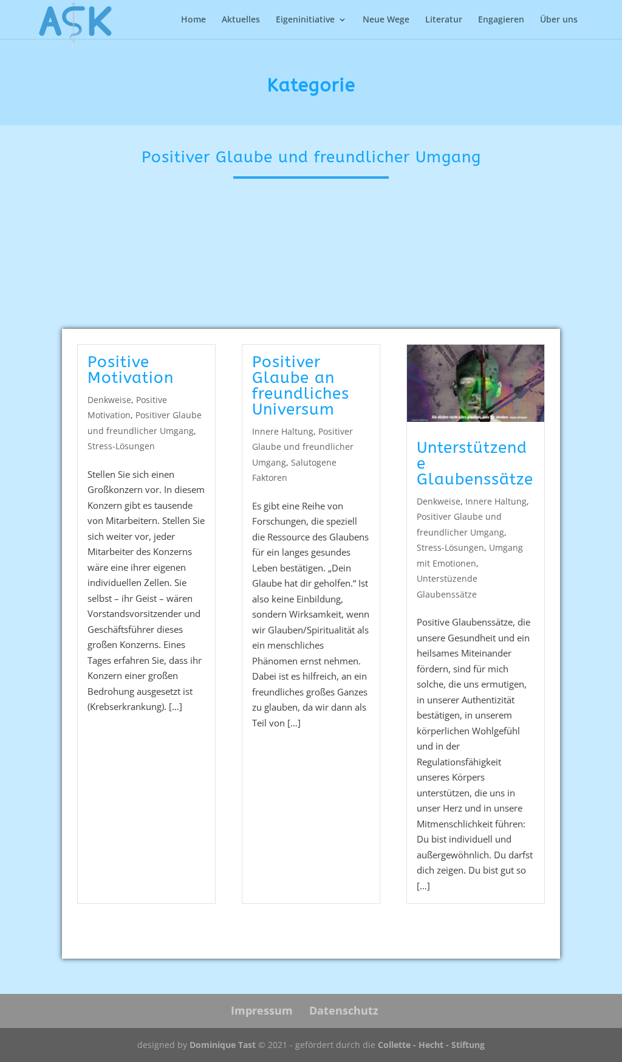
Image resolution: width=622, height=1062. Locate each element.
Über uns (559, 20)
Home (193, 20)
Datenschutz (343, 1010)
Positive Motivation (130, 370)
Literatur (443, 20)
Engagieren (501, 20)
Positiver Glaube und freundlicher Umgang (303, 447)
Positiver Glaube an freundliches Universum (300, 386)
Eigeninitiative (305, 20)
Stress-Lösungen (121, 446)
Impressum (262, 1010)
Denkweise (109, 399)
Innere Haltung (282, 431)
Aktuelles (241, 20)
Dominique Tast (223, 1044)
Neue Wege (386, 20)
